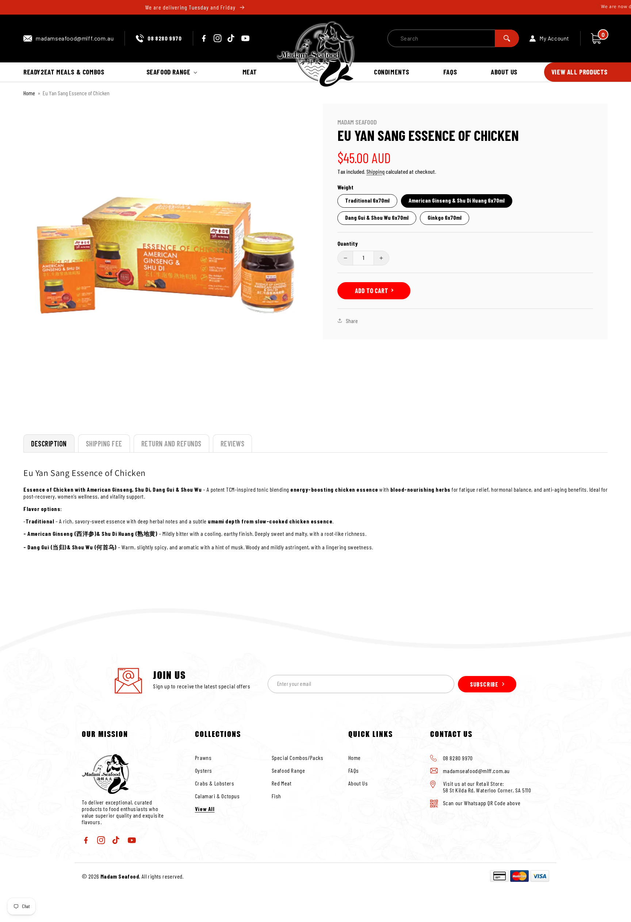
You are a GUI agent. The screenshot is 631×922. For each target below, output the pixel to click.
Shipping (375, 171)
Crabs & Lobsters (214, 783)
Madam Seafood (119, 876)
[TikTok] (231, 38)
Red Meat (282, 783)
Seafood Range (288, 770)
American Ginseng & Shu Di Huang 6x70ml (457, 200)
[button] (173, 72)
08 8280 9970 (164, 38)
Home (29, 92)
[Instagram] (218, 38)
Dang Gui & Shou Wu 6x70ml (377, 217)
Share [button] (352, 320)
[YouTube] (245, 38)
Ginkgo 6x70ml (445, 217)
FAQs (353, 770)
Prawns (203, 757)
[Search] (507, 38)
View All (205, 808)
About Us (358, 783)
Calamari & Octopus (217, 795)
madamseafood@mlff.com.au (75, 38)
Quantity (347, 243)
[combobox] (453, 38)
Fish (276, 795)
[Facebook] (204, 38)
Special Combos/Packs (298, 757)
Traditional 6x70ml (367, 200)
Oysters (203, 770)
